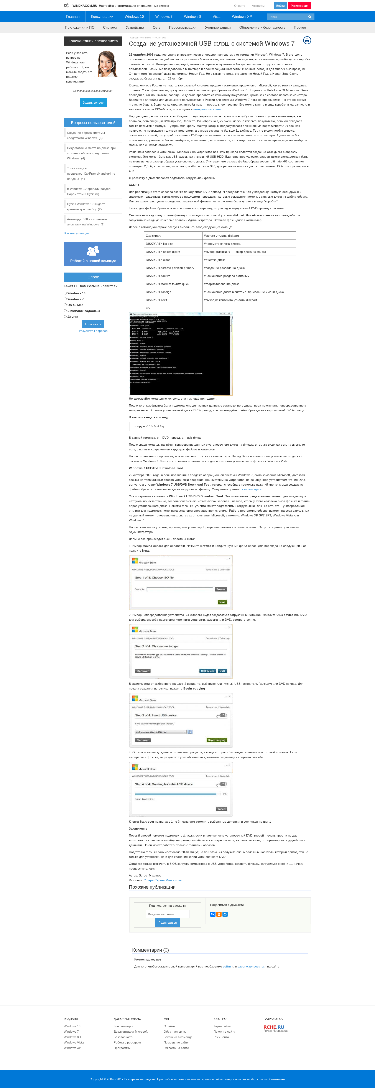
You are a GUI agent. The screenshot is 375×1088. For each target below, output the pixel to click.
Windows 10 (76, 293)
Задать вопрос (93, 102)
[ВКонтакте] (212, 914)
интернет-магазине (207, 109)
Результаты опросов (93, 330)
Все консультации (76, 233)
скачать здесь (252, 489)
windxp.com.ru (257, 1079)
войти (227, 966)
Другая (72, 316)
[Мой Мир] (225, 914)
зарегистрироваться (252, 966)
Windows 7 (147, 37)
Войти (280, 5)
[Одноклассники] (219, 914)
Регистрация (300, 5)
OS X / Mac (75, 305)
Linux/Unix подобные (83, 311)
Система (161, 37)
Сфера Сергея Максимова (163, 880)
